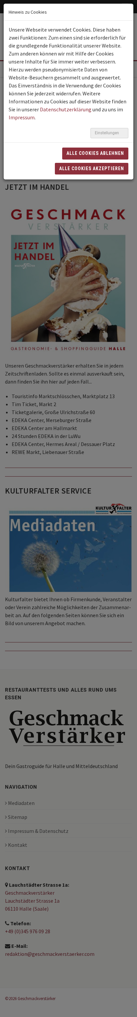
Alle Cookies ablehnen (95, 153)
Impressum (22, 117)
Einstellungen (107, 133)
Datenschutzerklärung (65, 109)
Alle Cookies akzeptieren (91, 168)
